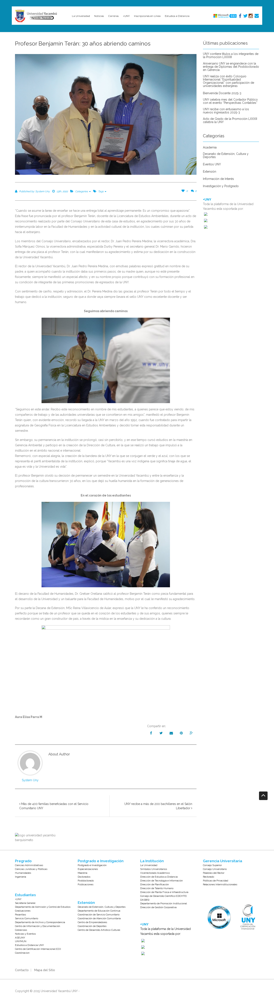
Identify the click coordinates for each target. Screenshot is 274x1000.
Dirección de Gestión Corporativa (158, 907)
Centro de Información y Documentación (37, 926)
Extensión (209, 171)
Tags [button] (101, 191)
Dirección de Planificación (154, 884)
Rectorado (208, 876)
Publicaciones (85, 884)
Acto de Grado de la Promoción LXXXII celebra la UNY (230, 120)
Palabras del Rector (213, 872)
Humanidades (23, 872)
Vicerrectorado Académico (155, 872)
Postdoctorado (86, 880)
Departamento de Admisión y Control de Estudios (42, 906)
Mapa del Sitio (44, 970)
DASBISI (144, 899)
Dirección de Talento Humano (156, 888)
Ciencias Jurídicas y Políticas (31, 869)
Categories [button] (82, 191)
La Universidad (148, 865)
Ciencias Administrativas (29, 865)
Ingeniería (20, 876)
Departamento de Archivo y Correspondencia (40, 922)
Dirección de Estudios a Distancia (159, 876)
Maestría (82, 872)
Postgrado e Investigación (92, 865)
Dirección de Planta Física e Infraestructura (164, 892)
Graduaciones (22, 910)
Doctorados (84, 876)
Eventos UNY (212, 164)
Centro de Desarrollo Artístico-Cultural (99, 929)
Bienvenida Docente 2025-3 (222, 93)
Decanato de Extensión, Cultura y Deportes (226, 155)
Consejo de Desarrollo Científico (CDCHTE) (163, 895)
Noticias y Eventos (25, 933)
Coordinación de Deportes (92, 926)
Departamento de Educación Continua (99, 910)
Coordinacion (22, 952)
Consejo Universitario (215, 869)
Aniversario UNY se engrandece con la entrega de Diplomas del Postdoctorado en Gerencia (231, 67)
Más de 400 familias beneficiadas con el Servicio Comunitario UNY (53, 806)
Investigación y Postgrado (221, 186)
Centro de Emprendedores (92, 922)
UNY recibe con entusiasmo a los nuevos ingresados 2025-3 (226, 111)
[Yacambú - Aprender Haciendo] (37, 16)
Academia (210, 147)
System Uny (30, 780)
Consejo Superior (212, 865)
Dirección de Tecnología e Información (161, 880)
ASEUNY (20, 937)
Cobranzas (21, 929)
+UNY (18, 899)
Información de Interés (218, 179)
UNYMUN (20, 941)
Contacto (22, 970)
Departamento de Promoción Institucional (163, 903)
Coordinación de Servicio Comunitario (98, 914)
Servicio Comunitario (26, 918)
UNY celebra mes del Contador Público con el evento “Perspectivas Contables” (230, 101)
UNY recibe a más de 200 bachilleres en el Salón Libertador (158, 806)
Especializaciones (88, 869)
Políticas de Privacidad (215, 880)
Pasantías (20, 914)
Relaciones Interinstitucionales (220, 884)
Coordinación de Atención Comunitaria (99, 918)
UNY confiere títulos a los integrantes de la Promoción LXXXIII (230, 55)
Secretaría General (25, 903)
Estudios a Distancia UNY (29, 945)
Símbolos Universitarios (153, 869)
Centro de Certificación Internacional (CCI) (38, 948)
